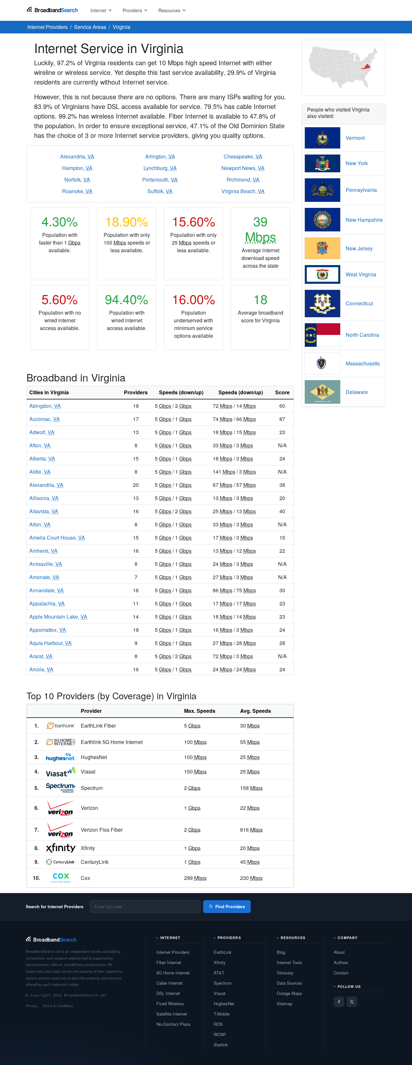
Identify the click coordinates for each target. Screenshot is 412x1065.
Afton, (40, 445)
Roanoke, (77, 191)
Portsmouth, (160, 179)
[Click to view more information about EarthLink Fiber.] (61, 725)
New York (357, 163)
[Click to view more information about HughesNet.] (61, 757)
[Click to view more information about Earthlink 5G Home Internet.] (61, 742)
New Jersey (359, 248)
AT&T (219, 973)
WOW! (220, 1034)
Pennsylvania (361, 189)
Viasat (220, 993)
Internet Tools (289, 962)
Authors (341, 962)
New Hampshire (364, 219)
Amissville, (45, 564)
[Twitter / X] (352, 1002)
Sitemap (284, 1003)
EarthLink (222, 952)
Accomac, (44, 419)
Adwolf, (41, 432)
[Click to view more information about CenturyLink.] (61, 862)
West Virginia (361, 274)
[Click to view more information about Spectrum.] (61, 788)
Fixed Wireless (170, 1003)
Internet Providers (173, 952)
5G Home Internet (173, 973)
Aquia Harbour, (50, 643)
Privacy (32, 1005)
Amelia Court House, (57, 537)
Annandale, (46, 590)
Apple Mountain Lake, (58, 616)
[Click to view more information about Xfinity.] (61, 848)
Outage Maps (289, 993)
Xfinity (220, 962)
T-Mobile (221, 1014)
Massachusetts (363, 363)
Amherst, (43, 550)
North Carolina (362, 334)
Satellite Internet (171, 1014)
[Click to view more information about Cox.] (61, 878)
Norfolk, (77, 179)
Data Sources (289, 983)
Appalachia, (47, 603)
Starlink (221, 1045)
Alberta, (42, 458)
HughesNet (224, 1003)
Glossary (285, 973)
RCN (218, 1024)
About (339, 952)
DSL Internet (168, 993)
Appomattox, (47, 629)
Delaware (357, 392)
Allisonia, (44, 498)
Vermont (355, 137)
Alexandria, (77, 156)
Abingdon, (45, 405)
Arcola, (41, 669)
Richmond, (243, 179)
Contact (341, 973)
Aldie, (40, 471)
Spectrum (223, 983)
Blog (281, 952)
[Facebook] (339, 1002)
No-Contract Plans (173, 1024)
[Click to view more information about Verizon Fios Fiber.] (61, 829)
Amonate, (44, 577)
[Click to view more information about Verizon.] (61, 808)
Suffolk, (160, 191)
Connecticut (359, 303)
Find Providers (230, 906)
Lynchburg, (160, 168)
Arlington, (160, 156)
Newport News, (243, 168)
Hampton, (77, 168)
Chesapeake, (243, 156)
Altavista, (43, 511)
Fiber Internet (168, 962)
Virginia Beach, (243, 191)
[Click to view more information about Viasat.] (61, 771)
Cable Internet (169, 983)
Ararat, (40, 656)
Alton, (40, 524)
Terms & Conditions (57, 1005)
